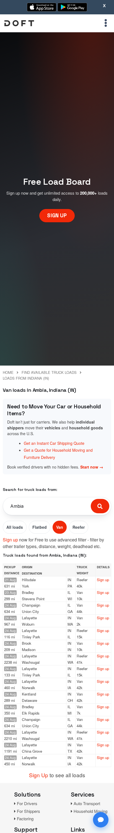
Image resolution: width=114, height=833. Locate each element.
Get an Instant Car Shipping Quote (54, 443)
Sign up (10, 539)
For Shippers (28, 811)
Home (8, 372)
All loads (14, 527)
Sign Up (38, 775)
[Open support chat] (100, 819)
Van (59, 527)
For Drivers (27, 803)
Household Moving (90, 811)
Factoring (25, 818)
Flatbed (39, 527)
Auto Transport (87, 803)
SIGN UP (57, 215)
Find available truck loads (49, 372)
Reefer (78, 527)
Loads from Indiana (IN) (26, 378)
